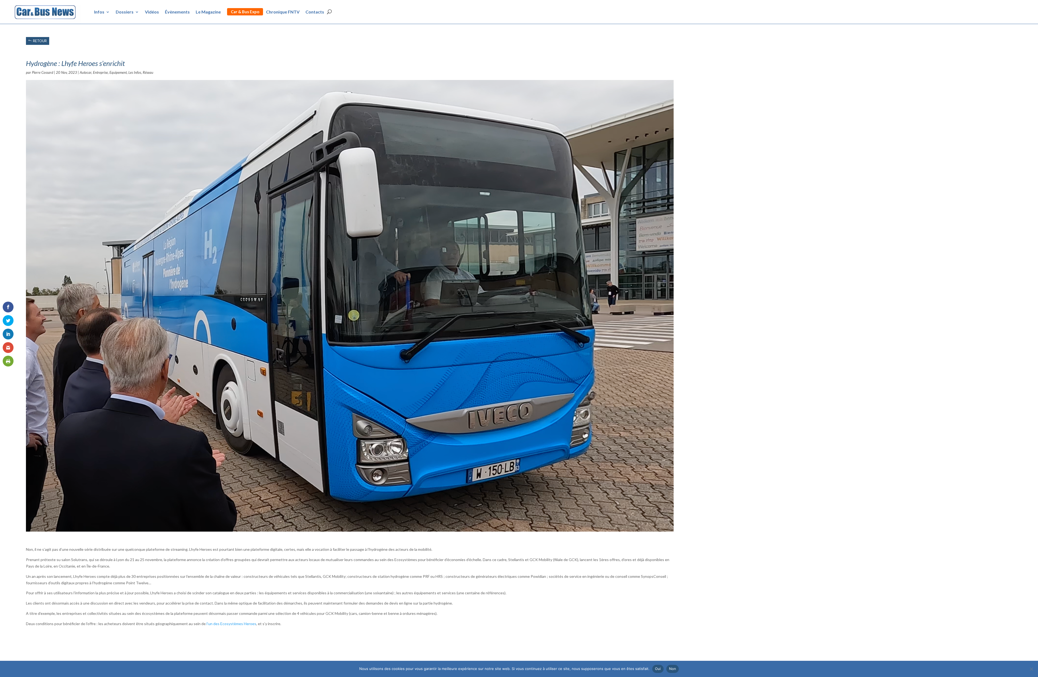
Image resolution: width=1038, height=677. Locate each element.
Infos (99, 11)
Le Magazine (208, 11)
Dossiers (125, 11)
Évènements (177, 11)
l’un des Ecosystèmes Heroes (231, 623)
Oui (658, 668)
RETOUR (40, 41)
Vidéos (152, 11)
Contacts (314, 11)
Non (672, 668)
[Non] (1031, 669)
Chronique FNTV (283, 11)
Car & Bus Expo (245, 11)
